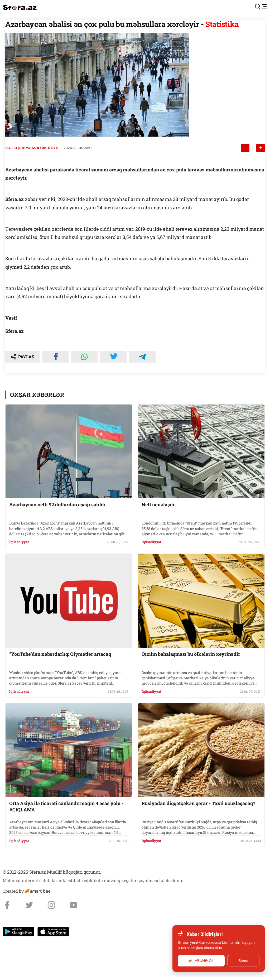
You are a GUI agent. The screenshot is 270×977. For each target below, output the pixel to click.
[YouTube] (73, 905)
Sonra (243, 961)
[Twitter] (29, 905)
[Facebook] (7, 905)
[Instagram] (51, 905)
